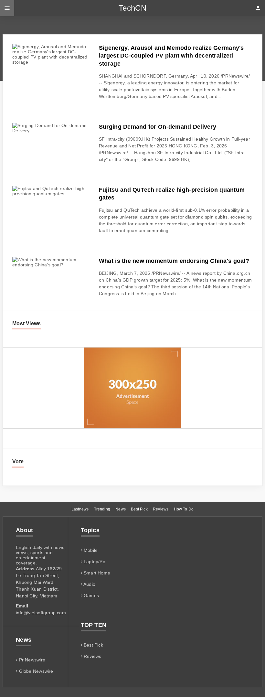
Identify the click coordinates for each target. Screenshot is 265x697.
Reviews (160, 509)
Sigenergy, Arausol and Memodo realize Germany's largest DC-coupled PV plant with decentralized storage (171, 56)
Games (90, 595)
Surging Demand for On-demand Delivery (157, 126)
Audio (88, 584)
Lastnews (80, 509)
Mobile (90, 550)
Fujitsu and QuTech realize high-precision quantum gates (172, 194)
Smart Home (96, 572)
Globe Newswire (35, 671)
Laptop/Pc (93, 561)
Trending (102, 509)
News (120, 509)
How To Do (184, 509)
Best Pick (139, 509)
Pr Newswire (31, 659)
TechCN (132, 8)
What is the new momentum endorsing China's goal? (174, 261)
